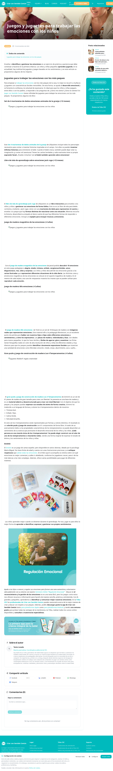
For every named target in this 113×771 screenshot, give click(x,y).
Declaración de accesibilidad (94, 750)
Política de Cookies (34, 768)
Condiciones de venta (36, 750)
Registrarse (100, 3)
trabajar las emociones (24, 83)
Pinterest (58, 678)
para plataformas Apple (30, 607)
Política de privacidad (36, 748)
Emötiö (9, 448)
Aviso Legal (33, 745)
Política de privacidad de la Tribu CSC (69, 750)
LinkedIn (43, 678)
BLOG (47, 4)
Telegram (14, 682)
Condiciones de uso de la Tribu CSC (68, 748)
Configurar (95, 756)
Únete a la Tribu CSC (99, 82)
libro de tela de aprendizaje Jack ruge (20, 204)
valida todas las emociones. (27, 453)
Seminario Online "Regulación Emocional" (50, 592)
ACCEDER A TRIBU (81, 3)
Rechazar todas (80, 756)
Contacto (88, 748)
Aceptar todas (106, 756)
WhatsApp (73, 678)
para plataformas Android (53, 607)
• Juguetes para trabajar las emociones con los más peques (23, 57)
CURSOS (54, 4)
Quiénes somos (90, 745)
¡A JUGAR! (71, 4)
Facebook (14, 678)
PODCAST (63, 4)
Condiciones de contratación (66, 745)
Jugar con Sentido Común (13, 93)
